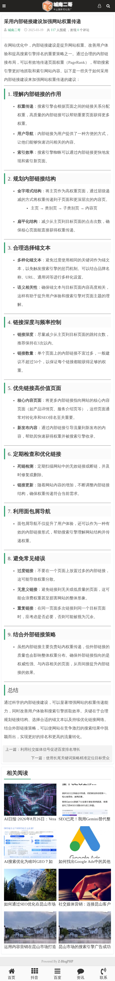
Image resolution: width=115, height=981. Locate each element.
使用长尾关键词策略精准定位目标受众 (78, 758)
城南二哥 (14, 30)
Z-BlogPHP (65, 961)
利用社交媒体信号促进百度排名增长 (50, 749)
